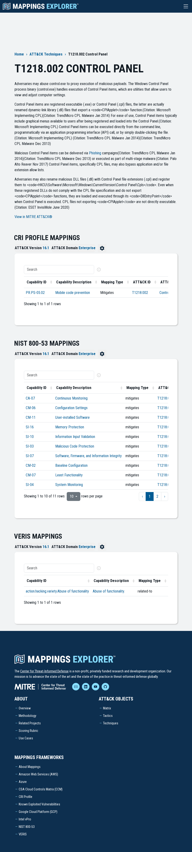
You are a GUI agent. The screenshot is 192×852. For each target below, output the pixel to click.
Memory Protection (69, 427)
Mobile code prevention (72, 292)
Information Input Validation (75, 436)
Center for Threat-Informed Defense (44, 671)
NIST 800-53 (27, 826)
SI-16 (30, 427)
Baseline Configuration (71, 465)
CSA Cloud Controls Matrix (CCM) (41, 789)
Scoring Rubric (28, 730)
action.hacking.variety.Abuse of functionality (57, 591)
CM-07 (31, 475)
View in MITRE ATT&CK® (33, 217)
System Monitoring (69, 484)
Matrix (107, 708)
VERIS (23, 834)
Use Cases (26, 738)
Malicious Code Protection (74, 446)
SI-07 (30, 456)
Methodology (27, 715)
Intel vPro (25, 819)
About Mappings (30, 766)
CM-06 (31, 408)
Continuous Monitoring (71, 398)
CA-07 (30, 398)
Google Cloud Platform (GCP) (38, 811)
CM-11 (31, 417)
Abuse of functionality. (109, 591)
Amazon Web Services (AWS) (38, 774)
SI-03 (30, 446)
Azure (23, 781)
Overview (25, 708)
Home (19, 54)
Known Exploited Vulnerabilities (39, 804)
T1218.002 (140, 292)
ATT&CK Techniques (46, 54)
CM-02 (31, 465)
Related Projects (30, 723)
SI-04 (30, 484)
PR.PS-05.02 (35, 292)
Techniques (110, 723)
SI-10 (30, 436)
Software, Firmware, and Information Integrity (88, 456)
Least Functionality (69, 475)
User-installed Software (72, 417)
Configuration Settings (71, 408)
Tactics (108, 715)
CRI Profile (25, 796)
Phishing (95, 153)
